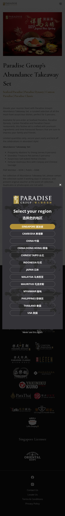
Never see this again (33, 332)
